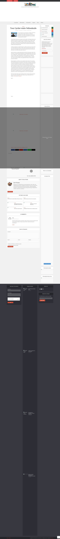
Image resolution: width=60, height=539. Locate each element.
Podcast (42, 22)
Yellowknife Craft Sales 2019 (47, 138)
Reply (13, 224)
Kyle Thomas (29, 30)
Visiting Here (28, 22)
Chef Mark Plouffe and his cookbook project (30, 208)
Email (19, 239)
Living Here (16, 22)
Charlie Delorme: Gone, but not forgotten (30, 198)
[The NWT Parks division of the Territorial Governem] (44, 186)
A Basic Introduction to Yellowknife (31, 351)
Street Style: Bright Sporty (18, 208)
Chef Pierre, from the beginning (33, 204)
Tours (38, 22)
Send (10, 302)
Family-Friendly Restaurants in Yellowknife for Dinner (31, 475)
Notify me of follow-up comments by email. (14, 243)
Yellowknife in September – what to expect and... (31, 413)
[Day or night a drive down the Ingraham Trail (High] (44, 220)
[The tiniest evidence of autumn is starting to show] (49, 221)
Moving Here (22, 22)
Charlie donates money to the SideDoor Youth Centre (18, 204)
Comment (9, 231)
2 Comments (24, 30)
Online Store (15, 0)
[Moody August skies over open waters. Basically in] (49, 245)
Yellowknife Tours (10, 0)
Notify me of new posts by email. (13, 245)
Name (9, 239)
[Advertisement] (30, 15)
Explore (33, 22)
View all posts (10, 191)
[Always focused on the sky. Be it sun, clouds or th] (44, 248)
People (23, 26)
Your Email (9, 289)
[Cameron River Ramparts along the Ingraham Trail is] (49, 193)
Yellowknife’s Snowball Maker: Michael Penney (15, 198)
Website (29, 239)
